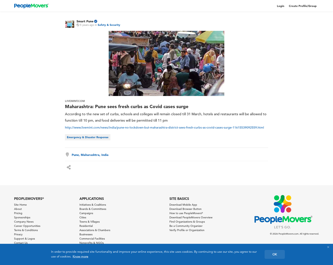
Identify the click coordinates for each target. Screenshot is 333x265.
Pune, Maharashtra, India (90, 155)
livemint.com (75, 101)
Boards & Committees (92, 209)
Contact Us (21, 243)
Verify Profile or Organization (186, 230)
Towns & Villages (89, 221)
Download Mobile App (183, 204)
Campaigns (86, 213)
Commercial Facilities (92, 238)
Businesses (85, 234)
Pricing (18, 213)
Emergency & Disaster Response (87, 137)
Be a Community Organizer (186, 226)
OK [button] (274, 254)
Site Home (20, 204)
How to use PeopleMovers (186, 213)
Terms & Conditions (26, 230)
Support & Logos (24, 238)
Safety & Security (109, 25)
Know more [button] (80, 256)
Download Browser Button (185, 209)
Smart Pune (85, 21)
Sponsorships (22, 217)
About (18, 209)
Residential (86, 226)
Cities (82, 217)
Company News (24, 221)
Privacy (18, 234)
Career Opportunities (27, 226)
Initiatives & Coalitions (92, 204)
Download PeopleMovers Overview (191, 217)
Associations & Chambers (94, 230)
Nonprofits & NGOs (91, 243)
